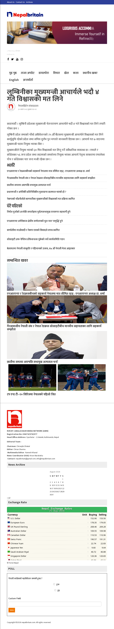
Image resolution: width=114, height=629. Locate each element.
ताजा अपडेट (27, 73)
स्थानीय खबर (90, 73)
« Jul (8, 497)
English (14, 80)
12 (57, 485)
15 (63, 485)
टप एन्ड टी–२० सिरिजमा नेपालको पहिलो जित (31, 394)
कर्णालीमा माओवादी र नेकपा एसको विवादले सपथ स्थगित (33, 230)
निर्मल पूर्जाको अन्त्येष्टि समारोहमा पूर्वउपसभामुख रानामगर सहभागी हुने (38, 212)
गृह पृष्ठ (13, 73)
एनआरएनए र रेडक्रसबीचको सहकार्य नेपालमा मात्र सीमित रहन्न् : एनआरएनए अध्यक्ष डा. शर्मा (48, 171)
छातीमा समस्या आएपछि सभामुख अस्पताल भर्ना (29, 185)
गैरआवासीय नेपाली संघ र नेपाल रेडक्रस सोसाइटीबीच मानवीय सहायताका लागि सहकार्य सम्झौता (51, 178)
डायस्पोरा (44, 73)
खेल (66, 73)
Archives (29, 2)
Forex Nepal (13, 562)
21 (61, 488)
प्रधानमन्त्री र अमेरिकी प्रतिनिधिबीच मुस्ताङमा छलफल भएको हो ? (36, 192)
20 (59, 488)
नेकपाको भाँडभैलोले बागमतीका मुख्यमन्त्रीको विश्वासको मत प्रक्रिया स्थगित (41, 199)
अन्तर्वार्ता (28, 80)
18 (55, 488)
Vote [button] (12, 610)
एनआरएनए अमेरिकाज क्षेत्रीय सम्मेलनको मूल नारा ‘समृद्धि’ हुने (35, 221)
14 (61, 485)
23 (51, 491)
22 (63, 488)
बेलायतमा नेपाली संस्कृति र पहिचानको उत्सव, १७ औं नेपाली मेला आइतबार (41, 249)
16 (51, 488)
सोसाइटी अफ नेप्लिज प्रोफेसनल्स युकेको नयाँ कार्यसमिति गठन (36, 239)
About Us (10, 2)
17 (53, 488)
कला (76, 73)
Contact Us (20, 2)
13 (59, 485)
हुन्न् (59, 590)
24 (53, 491)
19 (57, 488)
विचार (56, 73)
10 (53, 485)
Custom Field (14, 598)
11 (54, 485)
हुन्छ (57, 584)
